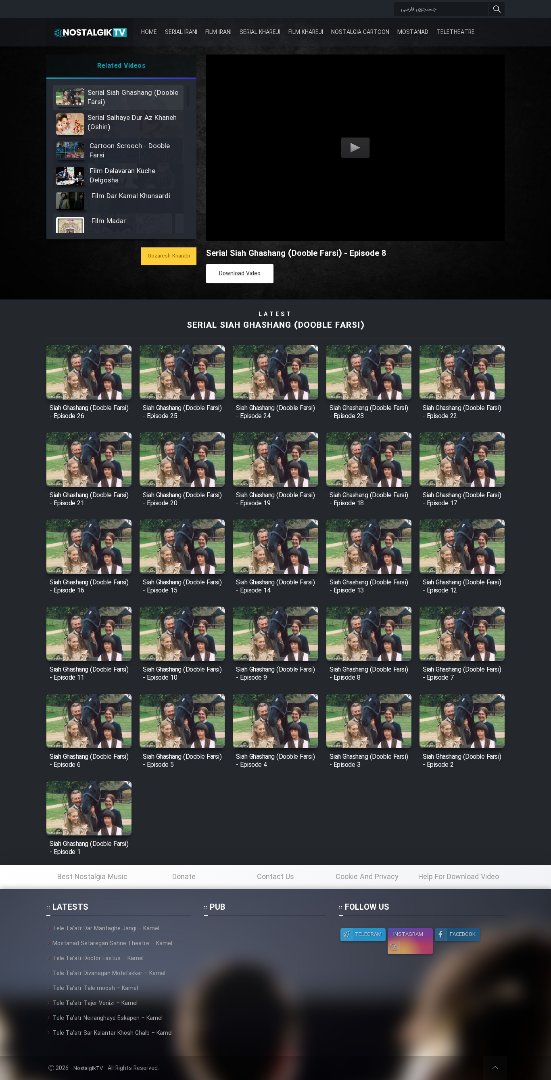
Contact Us (275, 877)
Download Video (240, 273)
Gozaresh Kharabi (169, 256)
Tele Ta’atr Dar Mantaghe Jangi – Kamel (105, 928)
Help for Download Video (458, 877)
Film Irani (218, 32)
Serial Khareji (260, 32)
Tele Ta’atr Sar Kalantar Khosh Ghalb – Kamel (112, 1033)
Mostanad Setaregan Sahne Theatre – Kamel (112, 943)
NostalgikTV (88, 1068)
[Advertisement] (265, 974)
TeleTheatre (455, 32)
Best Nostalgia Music (92, 877)
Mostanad (412, 32)
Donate (184, 877)
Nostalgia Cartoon (360, 32)
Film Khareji (305, 32)
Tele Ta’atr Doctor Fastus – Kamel (98, 958)
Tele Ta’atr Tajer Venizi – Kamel (95, 1003)
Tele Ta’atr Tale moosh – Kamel (95, 988)
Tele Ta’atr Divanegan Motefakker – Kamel (108, 973)
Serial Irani (181, 32)
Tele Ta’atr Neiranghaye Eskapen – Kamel (107, 1018)
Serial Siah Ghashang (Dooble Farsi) (275, 325)
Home (149, 32)
